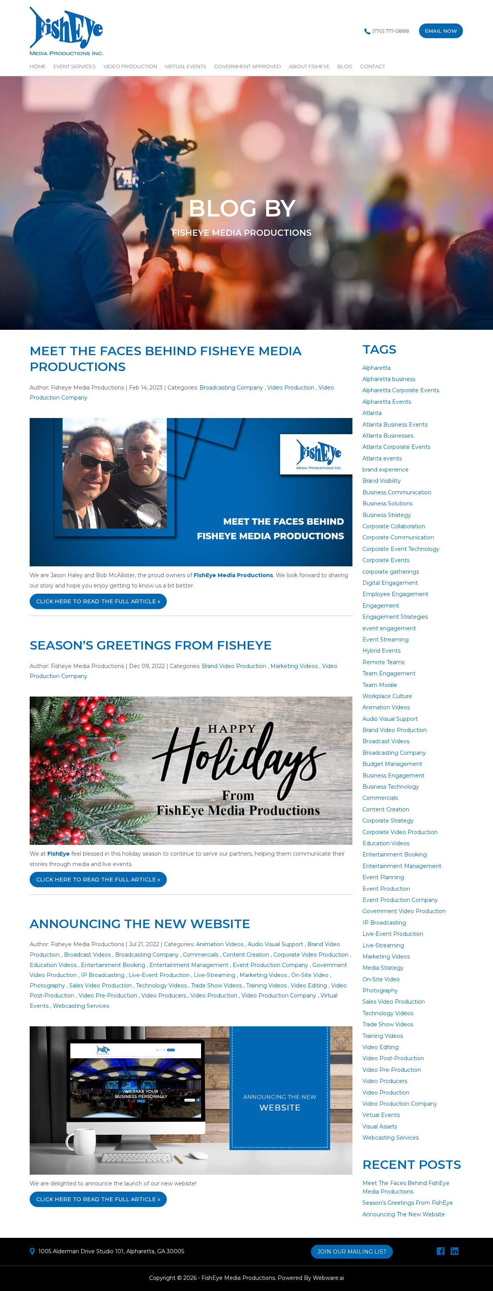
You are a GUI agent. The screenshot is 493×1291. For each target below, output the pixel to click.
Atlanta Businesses (387, 435)
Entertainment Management (188, 965)
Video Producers (163, 995)
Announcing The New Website (140, 923)
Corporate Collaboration (393, 526)
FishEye (58, 853)
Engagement (380, 605)
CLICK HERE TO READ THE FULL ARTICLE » (98, 601)
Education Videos (53, 965)
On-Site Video (310, 975)
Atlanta (372, 413)
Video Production (130, 66)
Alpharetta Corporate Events (400, 390)
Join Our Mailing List (351, 1251)
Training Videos (266, 985)
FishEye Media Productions (233, 575)
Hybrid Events (381, 650)
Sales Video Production (100, 985)
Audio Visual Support (275, 944)
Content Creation (246, 954)
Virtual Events (185, 66)
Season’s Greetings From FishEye (151, 645)
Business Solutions (387, 503)
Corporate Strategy (388, 820)
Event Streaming (385, 639)
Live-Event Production (159, 975)
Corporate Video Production (311, 954)
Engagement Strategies (395, 616)
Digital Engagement (390, 582)
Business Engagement (393, 775)
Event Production (386, 888)
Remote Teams (383, 662)
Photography (47, 985)
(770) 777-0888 (390, 31)
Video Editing (309, 985)
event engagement (389, 628)
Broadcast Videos (87, 954)
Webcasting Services (81, 1005)
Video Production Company (278, 995)
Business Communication (396, 492)
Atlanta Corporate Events (396, 446)
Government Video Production (404, 911)
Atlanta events (382, 458)
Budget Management (392, 763)
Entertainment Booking (113, 965)
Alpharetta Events (386, 401)
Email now (441, 31)
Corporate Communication (398, 537)
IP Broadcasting (102, 975)
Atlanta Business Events (395, 424)
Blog (344, 66)
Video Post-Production (393, 1058)
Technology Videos (161, 985)
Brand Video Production (234, 666)
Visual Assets (379, 1126)
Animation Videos (219, 944)
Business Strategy (386, 515)
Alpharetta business (388, 379)
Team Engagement (389, 673)
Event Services (75, 66)
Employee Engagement (395, 594)
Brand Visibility (381, 480)
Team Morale (379, 685)
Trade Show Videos (216, 985)
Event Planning (383, 877)
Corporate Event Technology (400, 549)
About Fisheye (309, 66)
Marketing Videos (294, 666)
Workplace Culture (387, 696)
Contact (372, 66)
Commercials (200, 954)
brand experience (385, 469)
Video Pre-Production (108, 995)
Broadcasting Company (231, 387)
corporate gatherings (390, 571)
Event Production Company (270, 965)
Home (38, 66)
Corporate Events (385, 560)
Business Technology (390, 786)
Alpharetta (376, 367)
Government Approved (247, 66)
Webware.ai (328, 1277)
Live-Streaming (214, 975)
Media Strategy (383, 967)
